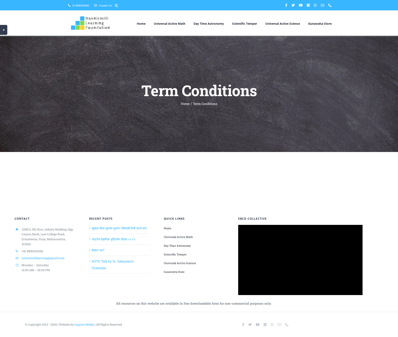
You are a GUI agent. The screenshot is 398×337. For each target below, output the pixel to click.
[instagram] (308, 5)
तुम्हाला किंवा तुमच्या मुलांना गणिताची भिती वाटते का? (119, 228)
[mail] (322, 5)
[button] (116, 5)
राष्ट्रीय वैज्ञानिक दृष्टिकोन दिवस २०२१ (113, 239)
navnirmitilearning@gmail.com (43, 258)
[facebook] (286, 5)
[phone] (330, 5)
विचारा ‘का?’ (98, 250)
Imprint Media (84, 324)
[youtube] (301, 5)
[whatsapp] (315, 5)
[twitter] (293, 5)
